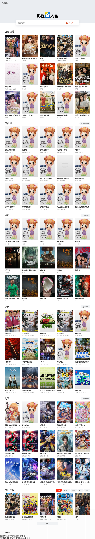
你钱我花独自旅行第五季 (82, 362)
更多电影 (85, 215)
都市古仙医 (43, 453)
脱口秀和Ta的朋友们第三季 (47, 390)
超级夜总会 (60, 362)
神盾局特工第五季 (27, 115)
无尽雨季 (24, 178)
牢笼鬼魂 (59, 270)
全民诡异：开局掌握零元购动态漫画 (47, 482)
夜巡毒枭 (42, 270)
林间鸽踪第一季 (79, 178)
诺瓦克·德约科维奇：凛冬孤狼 (12, 298)
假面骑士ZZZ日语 (27, 453)
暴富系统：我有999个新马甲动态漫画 (82, 482)
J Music (42, 362)
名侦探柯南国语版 (62, 58)
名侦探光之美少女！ (80, 425)
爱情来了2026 (9, 178)
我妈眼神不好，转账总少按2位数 (30, 58)
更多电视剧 (84, 123)
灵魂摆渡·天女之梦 (62, 298)
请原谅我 (24, 241)
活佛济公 (24, 86)
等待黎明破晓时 (26, 207)
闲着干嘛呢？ (26, 333)
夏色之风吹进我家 (10, 150)
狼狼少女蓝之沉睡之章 (11, 482)
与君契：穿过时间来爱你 (82, 115)
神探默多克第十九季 (63, 178)
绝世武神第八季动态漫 (28, 482)
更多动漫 (85, 398)
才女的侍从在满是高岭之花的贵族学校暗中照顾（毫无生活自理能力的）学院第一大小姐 (12, 425)
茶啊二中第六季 (61, 425)
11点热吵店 (8, 58)
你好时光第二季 (9, 390)
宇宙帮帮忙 (78, 390)
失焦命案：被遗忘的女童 (29, 270)
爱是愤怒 (77, 270)
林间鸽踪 (24, 150)
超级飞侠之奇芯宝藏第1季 (82, 453)
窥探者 (42, 241)
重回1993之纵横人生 (63, 115)
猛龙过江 (42, 58)
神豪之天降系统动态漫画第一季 (65, 482)
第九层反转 (60, 241)
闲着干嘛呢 (60, 333)
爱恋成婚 (77, 241)
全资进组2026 (44, 86)
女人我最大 (8, 86)
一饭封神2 (8, 362)
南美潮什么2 (60, 390)
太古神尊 (42, 425)
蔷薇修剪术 (43, 298)
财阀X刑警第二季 (10, 207)
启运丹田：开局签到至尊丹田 (65, 453)
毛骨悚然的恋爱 (44, 207)
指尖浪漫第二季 (44, 150)
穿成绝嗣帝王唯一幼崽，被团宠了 (82, 86)
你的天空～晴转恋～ (63, 150)
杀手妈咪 (77, 150)
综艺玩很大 (43, 333)
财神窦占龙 (25, 425)
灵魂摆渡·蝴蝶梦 (79, 298)
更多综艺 (85, 307)
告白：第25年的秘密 (46, 178)
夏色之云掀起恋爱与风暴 (82, 207)
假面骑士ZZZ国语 (10, 453)
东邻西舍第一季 (44, 115)
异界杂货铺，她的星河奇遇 (12, 115)
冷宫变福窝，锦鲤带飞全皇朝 (65, 86)
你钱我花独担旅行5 (27, 362)
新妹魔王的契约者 (80, 58)
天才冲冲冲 (8, 333)
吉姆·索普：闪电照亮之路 (12, 241)
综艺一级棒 (78, 333)
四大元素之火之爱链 (63, 207)
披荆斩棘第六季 (26, 390)
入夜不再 (7, 270)
